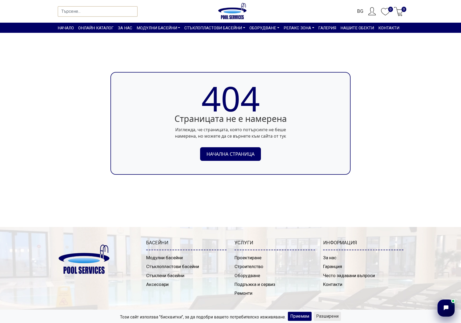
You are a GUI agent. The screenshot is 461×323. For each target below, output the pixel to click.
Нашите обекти (357, 28)
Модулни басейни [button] (157, 28)
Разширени (327, 316)
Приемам (299, 316)
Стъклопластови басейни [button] (213, 28)
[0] (385, 14)
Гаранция (332, 266)
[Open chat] (446, 308)
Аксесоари (157, 284)
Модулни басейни (164, 257)
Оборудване (247, 275)
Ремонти (243, 293)
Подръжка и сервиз (255, 284)
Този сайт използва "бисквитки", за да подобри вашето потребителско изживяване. (203, 317)
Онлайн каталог (96, 28)
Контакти (388, 28)
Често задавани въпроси (349, 275)
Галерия (327, 28)
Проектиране (248, 257)
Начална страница (230, 154)
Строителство (249, 266)
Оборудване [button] (262, 28)
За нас (125, 28)
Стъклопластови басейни (172, 266)
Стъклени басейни (165, 275)
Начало (66, 28)
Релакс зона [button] (297, 28)
